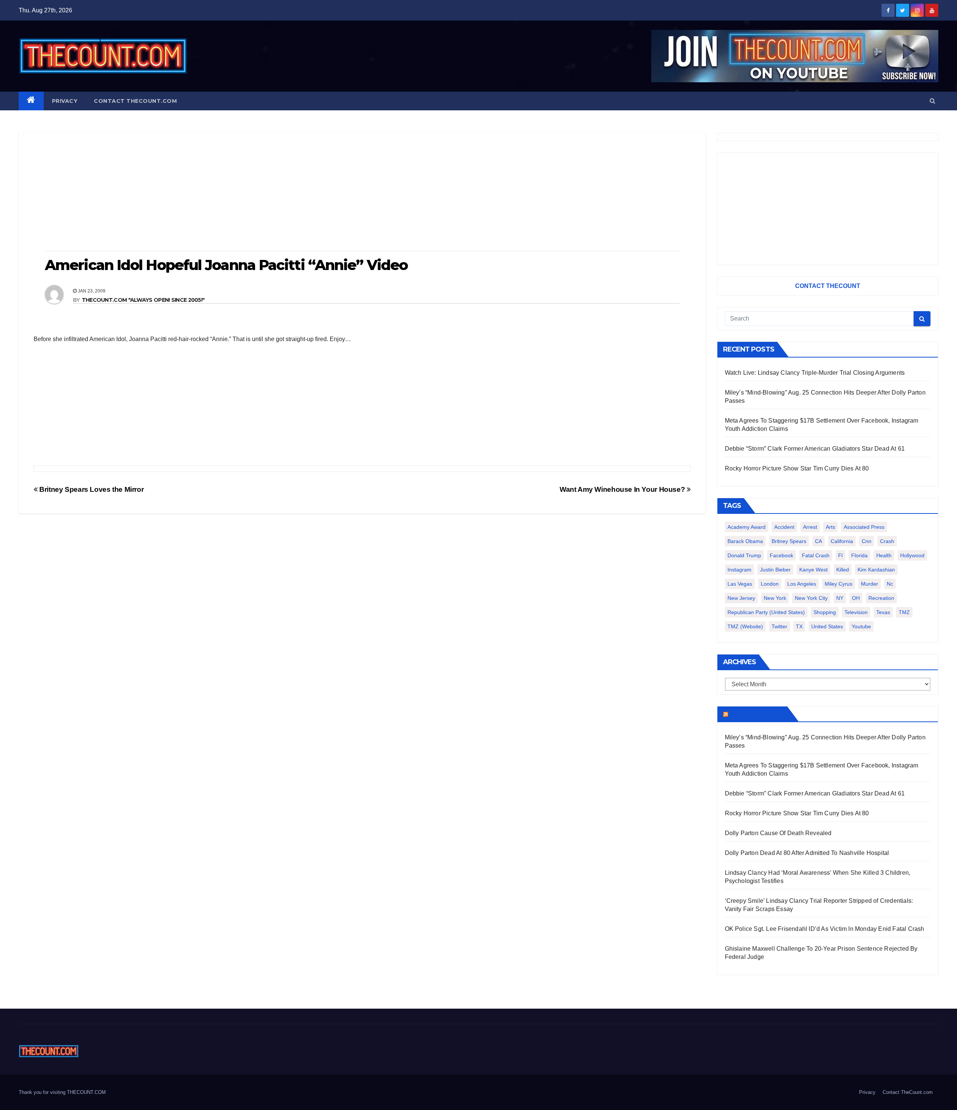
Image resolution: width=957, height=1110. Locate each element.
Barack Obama (745, 541)
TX (799, 626)
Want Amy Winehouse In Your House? (623, 489)
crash (887, 541)
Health (884, 555)
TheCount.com (757, 714)
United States (827, 626)
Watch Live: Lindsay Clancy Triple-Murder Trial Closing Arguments (815, 373)
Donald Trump (744, 555)
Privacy (65, 101)
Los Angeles (801, 584)
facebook (781, 555)
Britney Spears (789, 541)
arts (830, 527)
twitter (779, 626)
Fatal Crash (816, 555)
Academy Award (746, 527)
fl (840, 555)
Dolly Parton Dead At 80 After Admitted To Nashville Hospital (807, 853)
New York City (811, 598)
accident (784, 527)
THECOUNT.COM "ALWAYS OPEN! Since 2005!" (143, 300)
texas (883, 612)
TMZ (904, 612)
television (856, 612)
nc (890, 584)
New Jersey (741, 598)
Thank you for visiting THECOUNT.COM (62, 1092)
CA (818, 541)
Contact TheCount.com (135, 101)
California (842, 541)
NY (839, 598)
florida (859, 555)
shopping (824, 612)
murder (869, 584)
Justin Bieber (775, 570)
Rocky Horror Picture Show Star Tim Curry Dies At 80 (797, 468)
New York (775, 598)
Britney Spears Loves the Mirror (91, 489)
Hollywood (912, 555)
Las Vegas (739, 584)
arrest (810, 527)
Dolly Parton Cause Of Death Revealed (778, 833)
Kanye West (813, 570)
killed (842, 570)
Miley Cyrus (838, 584)
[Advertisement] (362, 192)
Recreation (881, 598)
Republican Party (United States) (766, 612)
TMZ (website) (745, 626)
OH (856, 598)
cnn (866, 541)
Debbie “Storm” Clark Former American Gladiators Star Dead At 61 (815, 448)
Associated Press (864, 527)
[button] (932, 101)
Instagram (739, 570)
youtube (861, 626)
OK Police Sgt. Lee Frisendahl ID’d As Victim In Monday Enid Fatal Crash (824, 929)
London (770, 584)
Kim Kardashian (876, 570)
